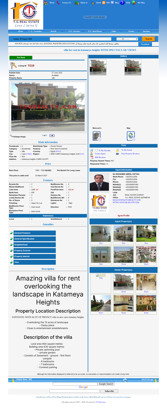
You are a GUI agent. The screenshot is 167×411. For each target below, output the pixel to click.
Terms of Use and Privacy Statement (120, 397)
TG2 (101, 243)
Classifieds (145, 44)
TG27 (101, 313)
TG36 (123, 313)
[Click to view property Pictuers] (97, 136)
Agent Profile (123, 215)
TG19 (123, 292)
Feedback (66, 397)
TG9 (101, 264)
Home (38, 397)
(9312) (58, 151)
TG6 (101, 278)
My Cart (79, 397)
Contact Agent (100, 154)
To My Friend (126, 150)
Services (72, 397)
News (50, 397)
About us (44, 397)
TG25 (146, 292)
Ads (55, 397)
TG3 (123, 243)
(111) (82, 154)
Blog (97, 397)
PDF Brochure (100, 157)
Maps (59, 397)
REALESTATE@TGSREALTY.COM (127, 200)
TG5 (146, 243)
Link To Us (103, 397)
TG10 (123, 264)
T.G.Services (100, 402)
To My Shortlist (104, 150)
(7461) (29, 154)
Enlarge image (19, 137)
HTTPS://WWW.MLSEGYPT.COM (126, 202)
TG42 (146, 313)
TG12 (146, 264)
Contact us (86, 397)
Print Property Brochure (130, 154)
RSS (92, 397)
